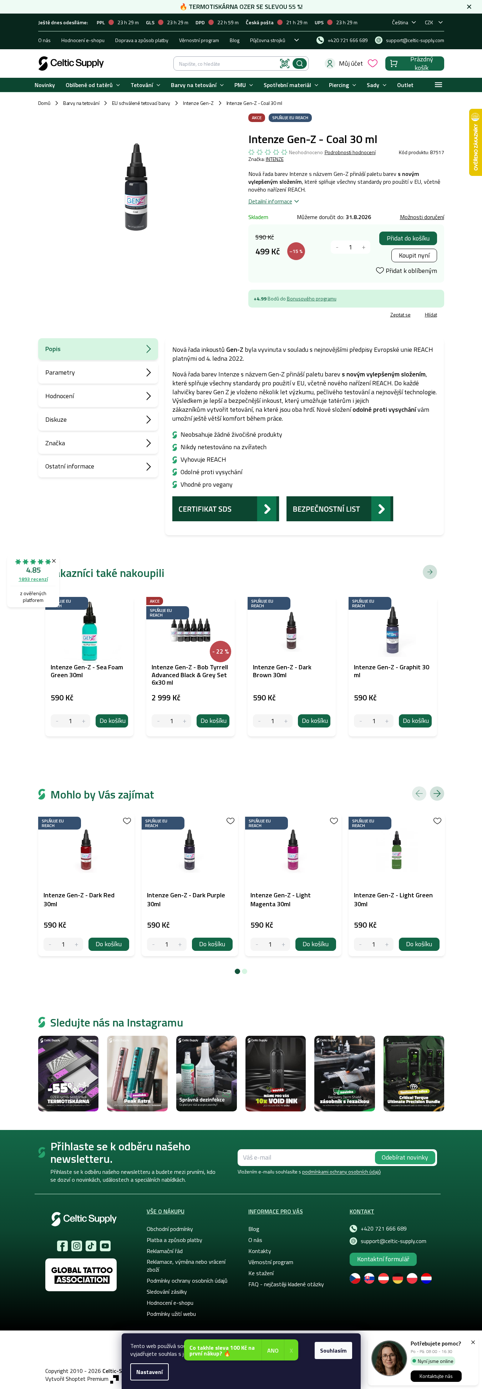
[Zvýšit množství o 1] (363, 247)
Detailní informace (270, 201)
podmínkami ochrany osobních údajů (341, 1171)
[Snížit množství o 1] (337, 247)
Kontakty (259, 1251)
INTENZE (275, 159)
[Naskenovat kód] (285, 63)
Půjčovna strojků (267, 40)
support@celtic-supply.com (393, 1241)
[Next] (437, 793)
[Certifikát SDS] (225, 508)
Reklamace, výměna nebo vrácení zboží (186, 1265)
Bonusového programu (311, 298)
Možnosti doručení (422, 217)
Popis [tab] (53, 349)
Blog (234, 40)
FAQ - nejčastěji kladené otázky (286, 1284)
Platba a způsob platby (174, 1240)
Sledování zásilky (167, 1292)
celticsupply (76, 1246)
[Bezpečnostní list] (340, 508)
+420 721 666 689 (384, 1228)
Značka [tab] (55, 443)
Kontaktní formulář (383, 1259)
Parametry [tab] (60, 372)
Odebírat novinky (405, 1157)
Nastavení (149, 1372)
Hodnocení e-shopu (83, 40)
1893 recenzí (33, 579)
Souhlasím (333, 1350)
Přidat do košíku (408, 238)
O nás (44, 40)
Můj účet (351, 63)
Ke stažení (261, 1273)
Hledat (300, 63)
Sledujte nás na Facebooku (62, 1246)
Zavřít (290, 315)
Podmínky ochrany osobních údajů (187, 1280)
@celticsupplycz (91, 1246)
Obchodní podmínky (170, 1229)
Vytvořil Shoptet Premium (76, 1379)
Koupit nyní (414, 255)
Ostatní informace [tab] (69, 466)
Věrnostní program (199, 40)
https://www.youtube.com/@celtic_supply (105, 1246)
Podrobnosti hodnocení (350, 152)
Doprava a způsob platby (141, 40)
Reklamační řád (165, 1251)
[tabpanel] (86, 885)
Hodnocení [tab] (59, 396)
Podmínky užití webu (171, 1314)
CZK (429, 22)
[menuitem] (44, 85)
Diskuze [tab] (56, 419)
